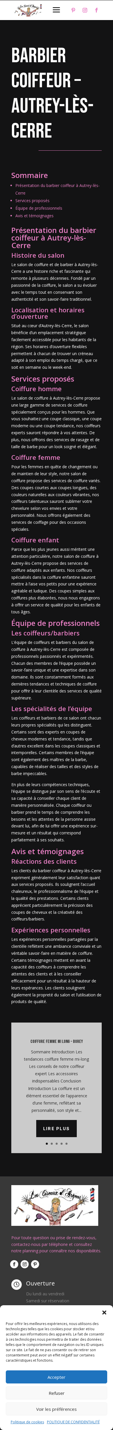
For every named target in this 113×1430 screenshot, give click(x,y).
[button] (104, 1312)
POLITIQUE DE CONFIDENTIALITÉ (73, 1422)
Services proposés (32, 200)
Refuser (57, 1393)
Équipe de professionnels (38, 208)
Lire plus (56, 1128)
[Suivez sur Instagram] (85, 10)
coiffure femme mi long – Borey (56, 1041)
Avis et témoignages (34, 215)
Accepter (56, 1377)
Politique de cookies (27, 1422)
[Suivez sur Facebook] (96, 10)
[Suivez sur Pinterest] (73, 10)
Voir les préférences (56, 1409)
